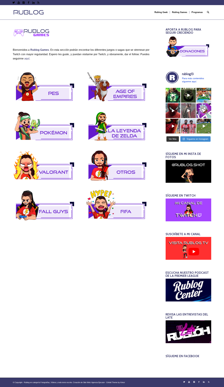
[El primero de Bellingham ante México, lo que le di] (203, 126)
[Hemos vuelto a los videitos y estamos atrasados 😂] (203, 110)
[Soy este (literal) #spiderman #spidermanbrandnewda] (173, 126)
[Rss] (38, 2)
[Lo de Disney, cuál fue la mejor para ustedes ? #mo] (203, 95)
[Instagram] (23, 2)
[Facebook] (28, 2)
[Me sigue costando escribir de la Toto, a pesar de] (188, 126)
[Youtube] (18, 2)
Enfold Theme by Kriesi (115, 382)
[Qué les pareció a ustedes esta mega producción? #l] (188, 110)
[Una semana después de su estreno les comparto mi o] (173, 110)
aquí (26, 58)
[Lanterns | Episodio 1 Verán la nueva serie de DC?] (188, 95)
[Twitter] (13, 2)
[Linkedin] (33, 2)
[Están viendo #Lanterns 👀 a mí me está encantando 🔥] (173, 95)
